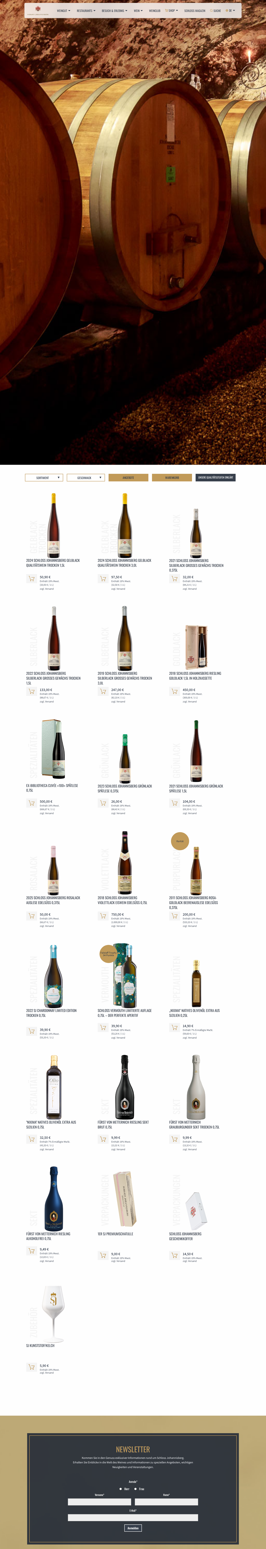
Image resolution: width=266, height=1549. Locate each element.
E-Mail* (133, 1510)
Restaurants (84, 10)
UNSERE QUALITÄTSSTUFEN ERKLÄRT (215, 477)
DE (230, 10)
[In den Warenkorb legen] (31, 578)
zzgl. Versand (47, 588)
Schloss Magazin (194, 10)
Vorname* (99, 1495)
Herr (126, 1489)
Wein (137, 10)
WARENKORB (172, 477)
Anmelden (133, 1528)
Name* (166, 1495)
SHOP (172, 10)
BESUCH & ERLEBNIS (113, 10)
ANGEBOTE (128, 477)
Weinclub (154, 10)
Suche (217, 10)
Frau (141, 1489)
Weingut (62, 10)
